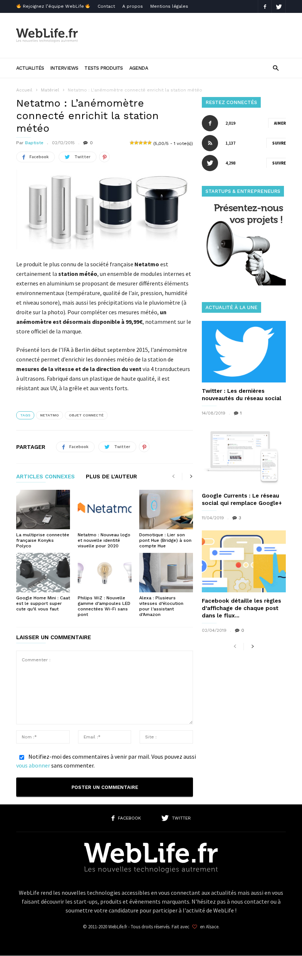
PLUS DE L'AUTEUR (111, 477)
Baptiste (34, 142)
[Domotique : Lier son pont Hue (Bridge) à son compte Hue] (166, 509)
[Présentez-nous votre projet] (244, 283)
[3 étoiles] (140, 143)
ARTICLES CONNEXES (45, 477)
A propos (132, 6)
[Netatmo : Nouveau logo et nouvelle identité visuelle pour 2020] (104, 509)
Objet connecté (86, 415)
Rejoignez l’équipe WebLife (53, 6)
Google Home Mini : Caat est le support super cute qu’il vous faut (43, 603)
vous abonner (33, 765)
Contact (106, 6)
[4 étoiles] (145, 143)
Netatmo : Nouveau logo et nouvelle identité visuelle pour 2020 (104, 540)
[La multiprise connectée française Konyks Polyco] (43, 509)
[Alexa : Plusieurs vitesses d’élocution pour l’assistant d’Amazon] (166, 572)
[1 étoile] (132, 143)
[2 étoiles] (136, 143)
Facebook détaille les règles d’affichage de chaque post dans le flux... (241, 608)
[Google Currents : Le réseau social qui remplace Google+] (244, 456)
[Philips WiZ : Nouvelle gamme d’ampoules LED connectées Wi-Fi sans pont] (104, 572)
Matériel (50, 90)
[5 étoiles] (149, 143)
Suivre (279, 143)
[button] (276, 67)
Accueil (24, 90)
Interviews (64, 68)
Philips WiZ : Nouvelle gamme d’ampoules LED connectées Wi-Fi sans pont (104, 606)
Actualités (30, 68)
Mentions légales (169, 6)
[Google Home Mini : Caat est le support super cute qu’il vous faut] (43, 572)
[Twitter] (279, 6)
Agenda (138, 68)
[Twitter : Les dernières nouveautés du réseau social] (244, 351)
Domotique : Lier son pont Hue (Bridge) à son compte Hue (165, 540)
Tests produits (103, 68)
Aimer (280, 123)
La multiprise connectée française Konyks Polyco (42, 540)
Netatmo (49, 415)
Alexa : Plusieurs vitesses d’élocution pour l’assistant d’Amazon (161, 606)
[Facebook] (265, 6)
